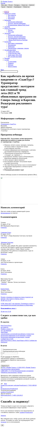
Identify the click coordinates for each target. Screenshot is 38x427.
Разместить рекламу (7, 385)
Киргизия (9, 7)
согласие (7, 356)
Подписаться (5, 365)
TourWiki (7, 27)
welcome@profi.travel (20, 385)
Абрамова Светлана (7, 242)
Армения (31, 5)
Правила (11, 63)
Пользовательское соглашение (23, 371)
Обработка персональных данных (11, 372)
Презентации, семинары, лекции (18, 48)
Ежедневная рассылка (10, 349)
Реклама (7, 58)
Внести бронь (12, 66)
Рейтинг (10, 65)
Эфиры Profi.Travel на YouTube (17, 40)
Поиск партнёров (9, 28)
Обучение (7, 33)
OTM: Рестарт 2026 (14, 53)
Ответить (4, 227)
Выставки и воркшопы (15, 43)
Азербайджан (17, 7)
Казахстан (24, 5)
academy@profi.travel (7, 392)
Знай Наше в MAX (23, 340)
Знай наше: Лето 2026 (15, 55)
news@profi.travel (12, 388)
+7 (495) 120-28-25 (17, 395)
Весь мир (4, 5)
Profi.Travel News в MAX (9, 340)
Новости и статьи (9, 13)
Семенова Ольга (6, 232)
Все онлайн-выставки (15, 56)
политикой (4, 360)
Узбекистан (26, 7)
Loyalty (6, 60)
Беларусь (17, 5)
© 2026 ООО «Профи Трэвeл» (26, 367)
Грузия (3, 7)
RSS (5, 383)
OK (2, 425)
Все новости (12, 15)
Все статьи (11, 17)
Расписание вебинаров (15, 22)
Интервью (11, 18)
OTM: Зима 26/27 (13, 51)
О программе (12, 61)
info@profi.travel (6, 395)
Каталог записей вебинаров (17, 23)
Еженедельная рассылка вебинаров (14, 351)
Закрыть (3, 415)
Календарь (7, 41)
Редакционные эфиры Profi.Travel (18, 25)
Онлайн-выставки (10, 50)
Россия (3, 3)
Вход (2, 69)
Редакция (4, 388)
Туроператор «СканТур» (8, 124)
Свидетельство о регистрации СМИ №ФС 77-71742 (10, 370)
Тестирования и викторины (17, 38)
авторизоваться (5, 213)
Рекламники (12, 45)
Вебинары (7, 20)
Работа (7, 12)
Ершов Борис (5, 289)
